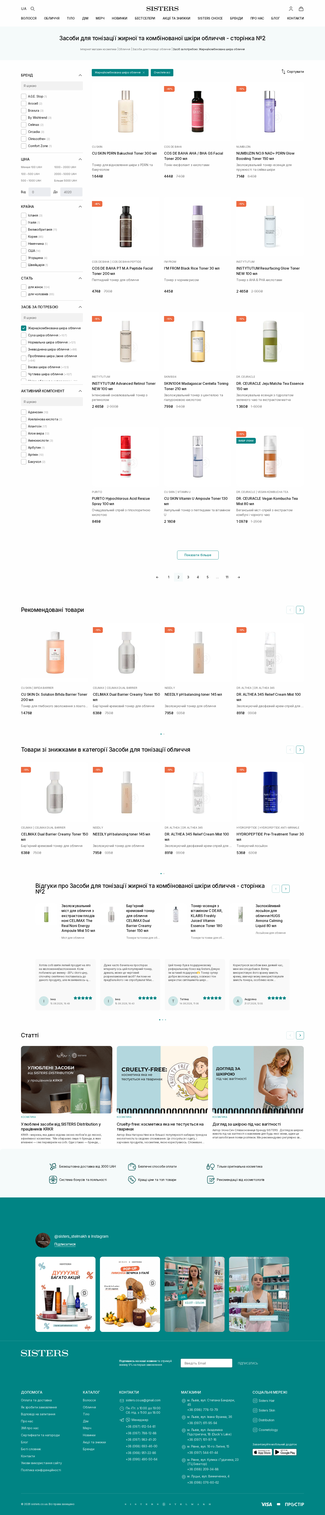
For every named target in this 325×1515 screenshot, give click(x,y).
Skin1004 (170, 376)
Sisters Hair (267, 1400)
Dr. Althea (244, 688)
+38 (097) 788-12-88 (141, 1433)
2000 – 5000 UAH (65, 174)
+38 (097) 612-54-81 (140, 1426)
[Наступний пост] (282, 1294)
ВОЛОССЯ (28, 18)
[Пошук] (32, 8)
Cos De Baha (173, 146)
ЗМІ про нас (29, 1428)
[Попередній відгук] (276, 889)
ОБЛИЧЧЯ (51, 18)
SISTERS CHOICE (210, 18)
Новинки (89, 1435)
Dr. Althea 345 (264, 688)
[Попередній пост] (42, 1294)
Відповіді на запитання (38, 1414)
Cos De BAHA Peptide (126, 261)
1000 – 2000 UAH (65, 167)
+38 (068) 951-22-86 (141, 1453)
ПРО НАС (257, 18)
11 (227, 577)
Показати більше (197, 555)
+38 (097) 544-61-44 (202, 1452)
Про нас (27, 1421)
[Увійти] (291, 8)
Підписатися (65, 1244)
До (55, 192)
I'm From (170, 261)
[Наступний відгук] (286, 889)
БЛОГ (275, 18)
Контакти (28, 1456)
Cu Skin (97, 146)
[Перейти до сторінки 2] (163, 734)
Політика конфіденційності (41, 1470)
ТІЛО (71, 18)
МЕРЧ (100, 18)
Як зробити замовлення (39, 1407)
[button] (120, 72)
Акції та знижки (94, 1442)
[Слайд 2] (162, 1019)
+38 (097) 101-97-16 (201, 1439)
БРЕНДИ (236, 18)
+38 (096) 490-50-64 (141, 1459)
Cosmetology (268, 1430)
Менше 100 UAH (31, 167)
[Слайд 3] (165, 1019)
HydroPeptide (247, 827)
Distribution (266, 1420)
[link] (301, 8)
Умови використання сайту (41, 1463)
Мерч (87, 1428)
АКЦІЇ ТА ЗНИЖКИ (176, 18)
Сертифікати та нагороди (40, 1435)
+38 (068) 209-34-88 (203, 1469)
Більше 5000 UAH (65, 180)
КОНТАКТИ (295, 18)
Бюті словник (31, 1449)
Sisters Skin (267, 1410)
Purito (97, 492)
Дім (85, 1421)
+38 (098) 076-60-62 (203, 1482)
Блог (24, 1442)
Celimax (98, 688)
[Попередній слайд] (290, 610)
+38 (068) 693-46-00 (141, 1446)
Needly (170, 688)
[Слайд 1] (159, 1019)
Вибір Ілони (246, 440)
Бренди (88, 1449)
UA (24, 8)
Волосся (89, 1400)
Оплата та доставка (36, 1400)
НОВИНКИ (119, 18)
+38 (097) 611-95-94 (202, 1423)
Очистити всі (162, 72)
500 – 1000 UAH (31, 180)
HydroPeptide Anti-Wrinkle (279, 827)
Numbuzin (243, 146)
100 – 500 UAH (30, 174)
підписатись (248, 1363)
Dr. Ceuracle (245, 376)
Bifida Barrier (44, 688)
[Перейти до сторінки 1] (161, 734)
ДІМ (85, 18)
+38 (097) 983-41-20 (141, 1439)
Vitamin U (184, 492)
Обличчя (89, 1407)
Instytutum (245, 261)
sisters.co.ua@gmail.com (143, 1400)
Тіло (86, 1414)
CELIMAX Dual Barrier (122, 688)
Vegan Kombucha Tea (273, 492)
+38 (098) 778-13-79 (202, 1410)
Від (23, 192)
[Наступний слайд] (300, 610)
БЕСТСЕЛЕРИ (145, 18)
